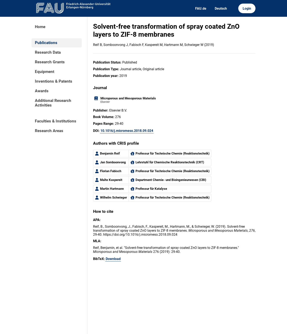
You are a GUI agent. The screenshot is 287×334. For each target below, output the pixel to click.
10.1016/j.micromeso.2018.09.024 (126, 131)
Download (113, 259)
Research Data (48, 52)
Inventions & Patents (53, 81)
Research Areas (49, 131)
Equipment (44, 71)
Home (40, 27)
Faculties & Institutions (55, 121)
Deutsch (221, 8)
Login (247, 8)
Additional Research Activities (53, 103)
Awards (42, 91)
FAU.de (200, 8)
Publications (46, 42)
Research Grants (50, 62)
